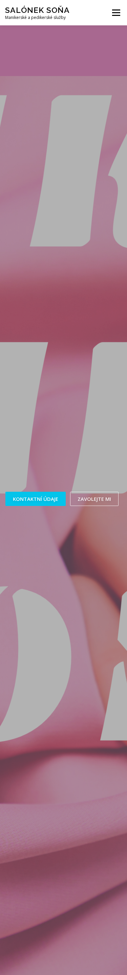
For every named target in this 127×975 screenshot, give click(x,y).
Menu (115, 13)
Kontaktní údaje (35, 498)
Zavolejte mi (94, 498)
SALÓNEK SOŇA (37, 10)
